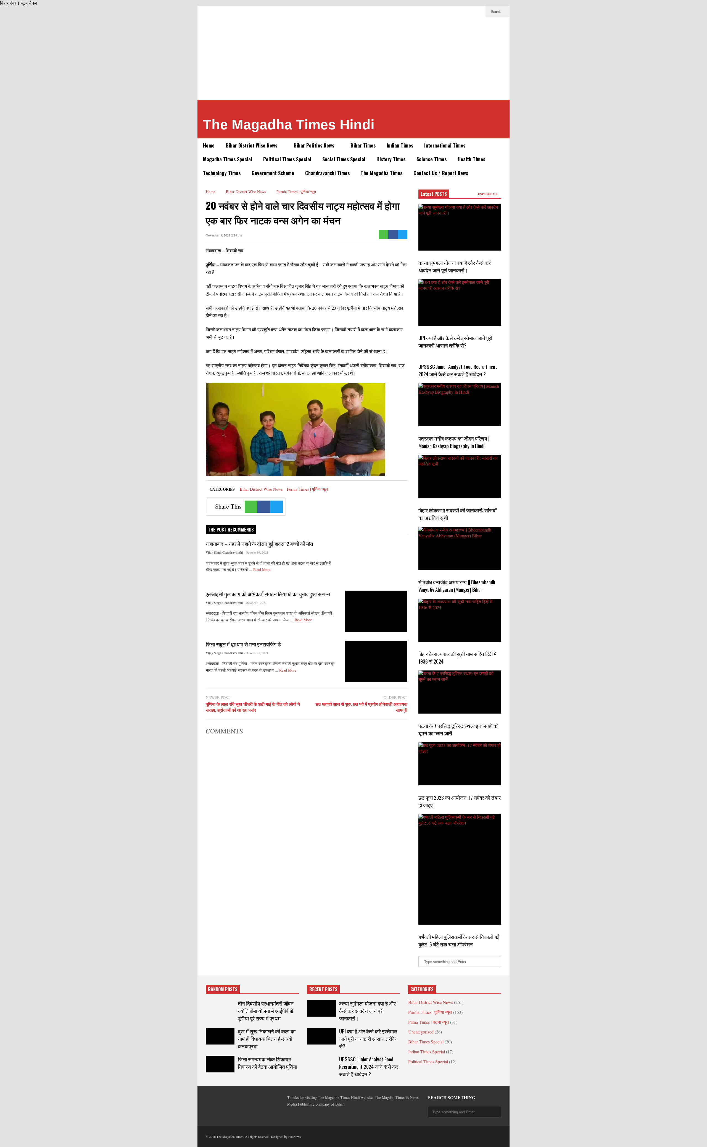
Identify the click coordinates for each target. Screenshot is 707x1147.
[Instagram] (470, 11)
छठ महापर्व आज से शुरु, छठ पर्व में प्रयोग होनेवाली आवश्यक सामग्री (361, 707)
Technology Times (222, 173)
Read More (262, 569)
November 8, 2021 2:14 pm (224, 235)
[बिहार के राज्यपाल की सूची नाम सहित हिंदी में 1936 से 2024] (459, 620)
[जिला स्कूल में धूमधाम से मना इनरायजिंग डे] (376, 661)
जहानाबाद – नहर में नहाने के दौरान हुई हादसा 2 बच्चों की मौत (259, 543)
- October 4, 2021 (255, 603)
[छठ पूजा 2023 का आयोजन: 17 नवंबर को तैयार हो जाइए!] (459, 763)
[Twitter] (443, 11)
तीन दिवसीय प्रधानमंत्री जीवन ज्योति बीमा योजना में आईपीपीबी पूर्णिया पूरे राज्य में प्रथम (266, 1010)
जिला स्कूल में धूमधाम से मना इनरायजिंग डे (243, 644)
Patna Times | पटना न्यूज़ (428, 1022)
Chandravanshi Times (327, 173)
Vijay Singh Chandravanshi (224, 552)
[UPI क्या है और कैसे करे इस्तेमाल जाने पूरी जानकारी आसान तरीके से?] (459, 302)
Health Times (471, 159)
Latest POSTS (434, 194)
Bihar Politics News (315, 145)
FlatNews (294, 1136)
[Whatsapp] (383, 234)
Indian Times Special (426, 1051)
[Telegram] (452, 11)
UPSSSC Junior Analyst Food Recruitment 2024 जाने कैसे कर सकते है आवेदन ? (457, 370)
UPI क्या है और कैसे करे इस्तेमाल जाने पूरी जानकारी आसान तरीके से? (455, 341)
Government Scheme (273, 173)
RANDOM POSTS (223, 989)
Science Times (431, 159)
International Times (444, 145)
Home (209, 145)
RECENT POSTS (323, 989)
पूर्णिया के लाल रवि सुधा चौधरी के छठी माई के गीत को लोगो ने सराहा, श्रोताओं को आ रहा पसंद (253, 707)
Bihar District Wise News (252, 145)
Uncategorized (421, 1032)
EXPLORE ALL (488, 194)
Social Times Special (343, 159)
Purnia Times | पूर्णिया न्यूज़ (307, 489)
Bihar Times (363, 145)
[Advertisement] (353, 58)
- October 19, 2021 (256, 552)
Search (496, 11)
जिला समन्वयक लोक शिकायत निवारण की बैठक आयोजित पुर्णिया (267, 1062)
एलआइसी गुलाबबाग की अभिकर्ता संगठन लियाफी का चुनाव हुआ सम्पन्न (268, 594)
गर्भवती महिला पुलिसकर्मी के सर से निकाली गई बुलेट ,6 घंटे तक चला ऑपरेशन (459, 940)
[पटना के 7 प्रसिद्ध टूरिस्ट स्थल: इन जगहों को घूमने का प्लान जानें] (459, 692)
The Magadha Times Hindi (288, 124)
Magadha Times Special (227, 159)
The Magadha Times (381, 173)
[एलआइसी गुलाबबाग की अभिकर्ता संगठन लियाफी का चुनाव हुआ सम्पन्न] (376, 611)
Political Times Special (287, 159)
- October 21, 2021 (256, 653)
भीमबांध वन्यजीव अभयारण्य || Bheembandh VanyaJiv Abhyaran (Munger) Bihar (456, 585)
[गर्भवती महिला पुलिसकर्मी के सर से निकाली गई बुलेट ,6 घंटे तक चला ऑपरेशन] (459, 869)
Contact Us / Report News (440, 173)
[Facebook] (434, 11)
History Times (390, 159)
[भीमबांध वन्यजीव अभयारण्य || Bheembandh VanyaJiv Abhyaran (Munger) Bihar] (459, 548)
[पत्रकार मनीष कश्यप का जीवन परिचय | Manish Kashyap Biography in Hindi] (459, 404)
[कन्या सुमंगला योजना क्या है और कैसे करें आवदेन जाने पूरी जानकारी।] (459, 227)
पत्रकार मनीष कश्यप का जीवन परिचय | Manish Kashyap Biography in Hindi (453, 442)
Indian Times (400, 145)
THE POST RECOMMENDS (231, 529)
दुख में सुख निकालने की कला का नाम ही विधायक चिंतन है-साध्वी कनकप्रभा (267, 1038)
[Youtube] (479, 11)
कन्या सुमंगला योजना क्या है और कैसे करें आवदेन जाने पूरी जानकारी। (454, 266)
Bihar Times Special (426, 1042)
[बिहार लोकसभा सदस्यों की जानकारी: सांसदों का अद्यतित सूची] (459, 476)
